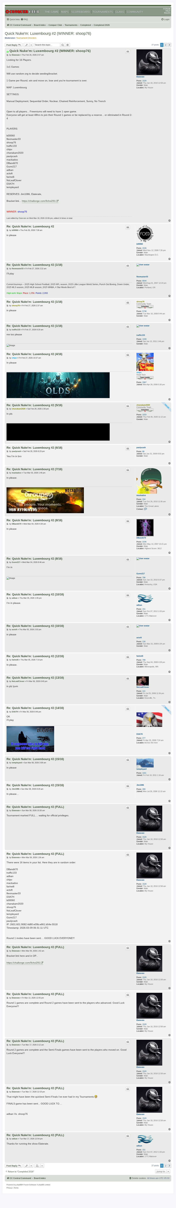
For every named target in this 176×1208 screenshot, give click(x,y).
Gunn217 (140, 574)
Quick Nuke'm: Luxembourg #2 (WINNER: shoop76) (48, 33)
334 (143, 499)
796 (143, 577)
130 (143, 641)
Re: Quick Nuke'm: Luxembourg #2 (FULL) (35, 806)
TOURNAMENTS (103, 11)
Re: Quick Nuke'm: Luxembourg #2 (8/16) (34, 520)
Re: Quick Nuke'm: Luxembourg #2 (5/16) (34, 405)
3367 (144, 382)
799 (143, 660)
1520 (144, 81)
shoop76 (140, 302)
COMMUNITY (135, 11)
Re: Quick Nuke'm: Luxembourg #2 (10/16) (35, 594)
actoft (139, 638)
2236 (144, 542)
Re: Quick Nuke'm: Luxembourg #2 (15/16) (35, 759)
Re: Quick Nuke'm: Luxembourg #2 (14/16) (35, 707)
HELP (168, 11)
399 (143, 789)
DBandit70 (141, 538)
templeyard (141, 769)
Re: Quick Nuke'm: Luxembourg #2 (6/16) (34, 447)
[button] (169, 45)
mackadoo (141, 495)
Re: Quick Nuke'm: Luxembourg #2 (30, 226)
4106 (144, 248)
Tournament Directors (26, 38)
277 (143, 738)
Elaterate (140, 77)
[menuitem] (24, 19)
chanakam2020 (143, 405)
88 (143, 451)
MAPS (65, 11)
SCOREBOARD (80, 11)
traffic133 (140, 335)
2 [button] (165, 44)
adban (139, 605)
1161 (144, 773)
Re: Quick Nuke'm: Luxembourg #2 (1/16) (34, 264)
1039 (144, 339)
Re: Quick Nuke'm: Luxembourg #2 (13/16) (35, 677)
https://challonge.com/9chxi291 (39, 201)
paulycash (141, 447)
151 (143, 609)
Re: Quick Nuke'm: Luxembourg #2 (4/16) (34, 354)
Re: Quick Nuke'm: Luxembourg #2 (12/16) (35, 656)
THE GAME (51, 11)
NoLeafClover (142, 687)
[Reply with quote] (127, 51)
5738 (144, 311)
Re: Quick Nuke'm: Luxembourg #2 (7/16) (34, 469)
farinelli (139, 656)
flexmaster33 (142, 277)
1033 (144, 415)
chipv (138, 372)
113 (143, 691)
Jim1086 (140, 785)
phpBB (19, 1185)
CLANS (120, 11)
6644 (144, 281)
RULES (167, 13)
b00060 (139, 244)
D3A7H (139, 734)
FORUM (166, 9)
